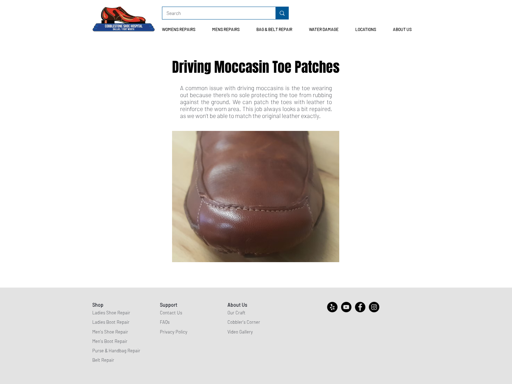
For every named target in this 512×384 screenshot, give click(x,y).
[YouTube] (346, 307)
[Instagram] (374, 307)
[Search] (282, 13)
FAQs (165, 322)
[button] (182, 29)
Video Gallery (240, 332)
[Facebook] (360, 307)
